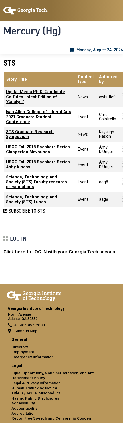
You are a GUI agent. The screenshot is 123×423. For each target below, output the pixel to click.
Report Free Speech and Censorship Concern (51, 418)
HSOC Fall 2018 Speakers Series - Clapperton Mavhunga (39, 149)
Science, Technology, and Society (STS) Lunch (31, 199)
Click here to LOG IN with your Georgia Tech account (60, 252)
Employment (22, 351)
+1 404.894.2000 (29, 325)
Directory (19, 347)
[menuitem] (61, 348)
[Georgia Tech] (34, 295)
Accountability (24, 408)
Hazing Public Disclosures (35, 398)
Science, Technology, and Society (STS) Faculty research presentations (36, 182)
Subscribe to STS (26, 211)
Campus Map (25, 330)
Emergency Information (32, 357)
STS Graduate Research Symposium (30, 134)
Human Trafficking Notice (34, 388)
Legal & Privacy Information (36, 383)
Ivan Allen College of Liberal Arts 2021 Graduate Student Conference (38, 116)
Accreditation (23, 413)
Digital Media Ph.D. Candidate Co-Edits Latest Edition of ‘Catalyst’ (35, 96)
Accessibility (23, 403)
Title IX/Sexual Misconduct (35, 393)
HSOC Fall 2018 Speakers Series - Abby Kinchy (39, 164)
